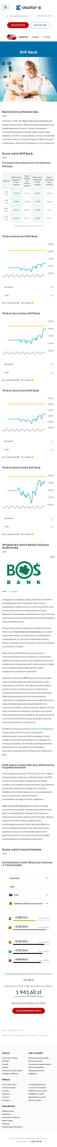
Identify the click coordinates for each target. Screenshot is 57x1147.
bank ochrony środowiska (26, 1035)
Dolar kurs (6, 1094)
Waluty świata (7, 1120)
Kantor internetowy (10, 1058)
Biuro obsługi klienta (36, 1067)
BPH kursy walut (34, 1100)
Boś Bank (14, 591)
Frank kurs (6, 1100)
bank (11, 1035)
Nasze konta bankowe (36, 1084)
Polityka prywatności (36, 1070)
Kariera (5, 1067)
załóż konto (18, 25)
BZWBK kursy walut (36, 1094)
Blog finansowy (8, 1111)
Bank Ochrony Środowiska (38, 728)
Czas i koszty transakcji (37, 1087)
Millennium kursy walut (37, 1091)
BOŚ (28, 773)
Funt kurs (6, 1097)
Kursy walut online (9, 1084)
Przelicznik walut (8, 1087)
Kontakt (5, 1064)
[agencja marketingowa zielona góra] (36, 1141)
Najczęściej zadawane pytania (39, 1064)
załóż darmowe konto (28, 1011)
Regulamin (32, 1073)
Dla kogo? (6, 1061)
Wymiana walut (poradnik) (38, 1058)
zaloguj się (40, 25)
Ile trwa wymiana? (35, 1061)
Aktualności (6, 1114)
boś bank (43, 1035)
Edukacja (5, 1123)
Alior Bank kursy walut (37, 1097)
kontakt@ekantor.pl (19, 16)
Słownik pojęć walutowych (12, 1127)
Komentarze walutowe (11, 1117)
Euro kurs (6, 1091)
